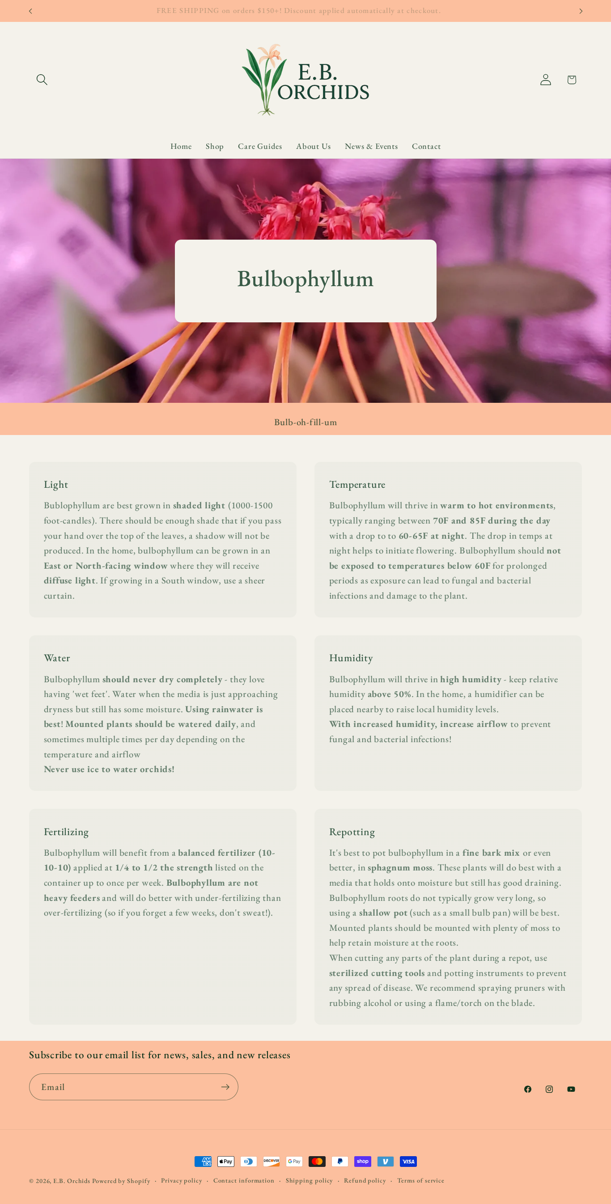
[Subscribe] (225, 1087)
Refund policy (365, 1180)
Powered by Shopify (121, 1181)
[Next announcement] (581, 11)
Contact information (244, 1180)
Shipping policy (309, 1180)
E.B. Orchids (71, 1181)
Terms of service (421, 1180)
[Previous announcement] (30, 11)
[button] (42, 80)
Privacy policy (181, 1180)
